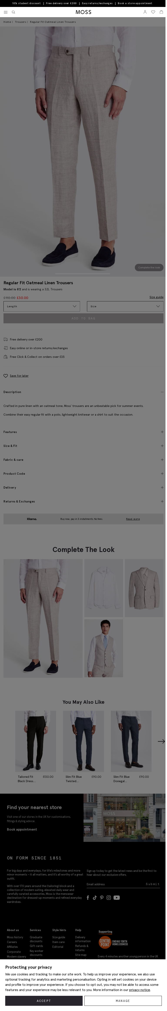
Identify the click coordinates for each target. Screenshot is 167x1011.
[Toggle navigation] (6, 12)
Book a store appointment (135, 3)
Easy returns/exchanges (97, 3)
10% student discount (26, 3)
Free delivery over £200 (61, 3)
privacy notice (139, 990)
